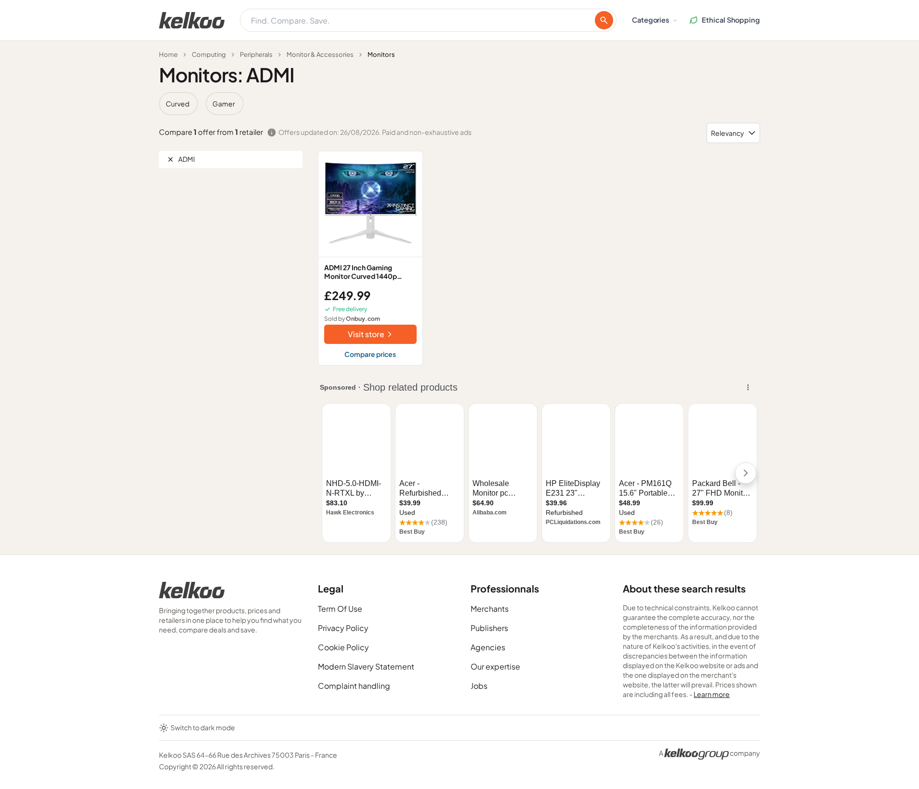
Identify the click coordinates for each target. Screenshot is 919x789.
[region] (459, 103)
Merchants (490, 609)
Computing (209, 54)
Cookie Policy (343, 647)
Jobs (479, 686)
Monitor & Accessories (320, 54)
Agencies (488, 647)
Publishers (489, 628)
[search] (604, 20)
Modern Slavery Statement (366, 666)
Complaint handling (354, 686)
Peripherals (256, 54)
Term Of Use (340, 609)
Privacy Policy (343, 628)
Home (168, 54)
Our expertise (495, 666)
